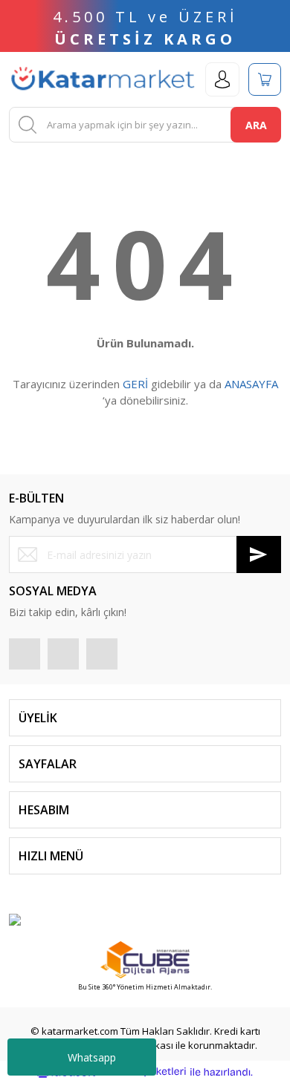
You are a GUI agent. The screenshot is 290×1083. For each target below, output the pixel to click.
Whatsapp (92, 1057)
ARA (256, 125)
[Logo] (102, 80)
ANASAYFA (251, 383)
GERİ (135, 383)
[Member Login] (222, 79)
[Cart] (264, 79)
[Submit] (258, 554)
